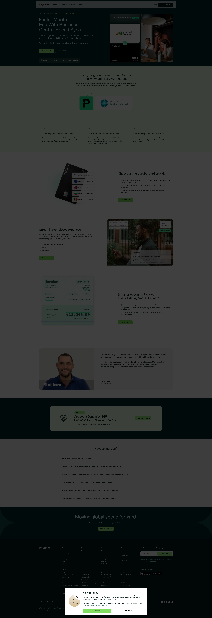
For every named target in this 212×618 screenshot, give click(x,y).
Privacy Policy (93, 605)
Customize (128, 610)
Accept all (97, 610)
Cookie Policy (104, 605)
